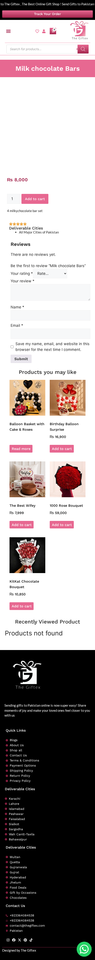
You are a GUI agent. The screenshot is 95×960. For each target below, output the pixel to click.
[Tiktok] (31, 940)
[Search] (83, 49)
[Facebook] (13, 940)
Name (17, 307)
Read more (21, 449)
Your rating (22, 273)
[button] (8, 31)
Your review (22, 281)
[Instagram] (8, 940)
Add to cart (35, 199)
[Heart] (37, 31)
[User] (44, 31)
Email (17, 325)
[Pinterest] (25, 940)
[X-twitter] (19, 940)
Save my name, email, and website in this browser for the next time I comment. (52, 347)
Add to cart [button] (62, 449)
